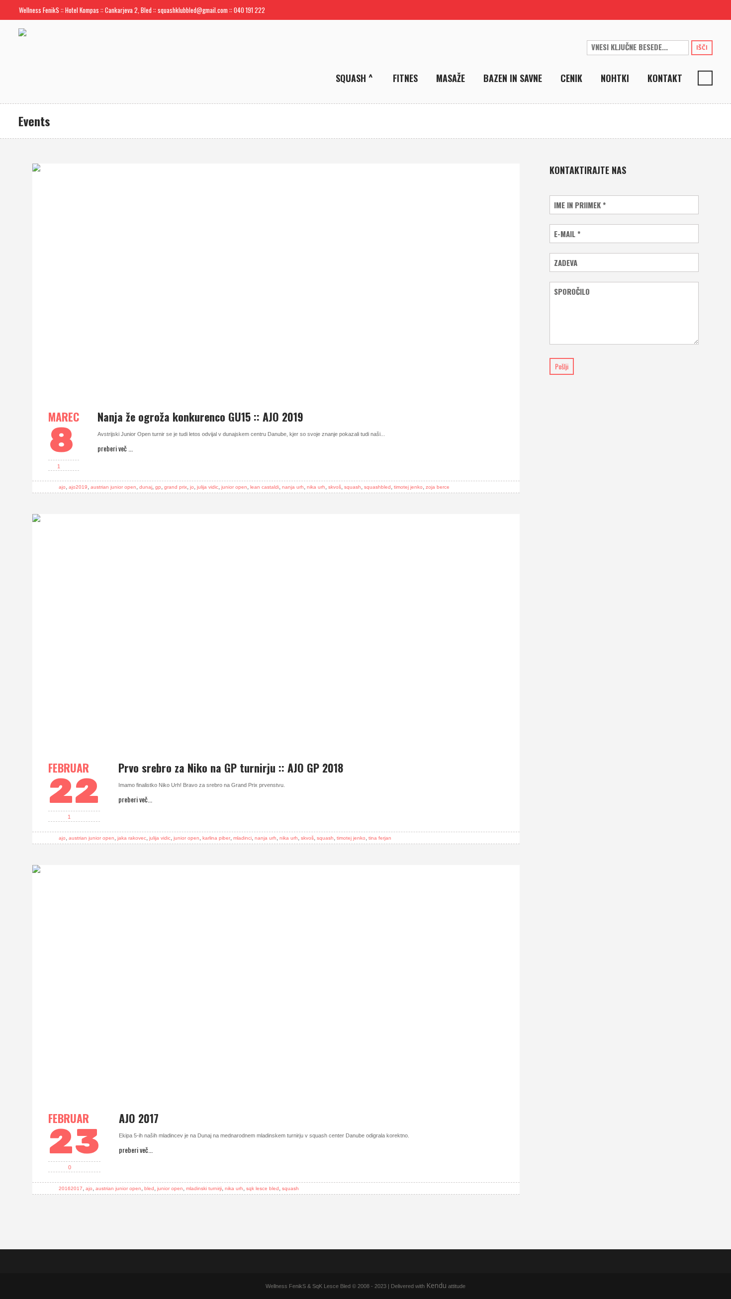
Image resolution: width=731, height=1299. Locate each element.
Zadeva (565, 263)
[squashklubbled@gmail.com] (673, 10)
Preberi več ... (115, 448)
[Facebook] (689, 10)
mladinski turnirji (204, 1188)
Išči (702, 47)
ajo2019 (78, 487)
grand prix (175, 487)
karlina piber (216, 838)
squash (352, 487)
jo (192, 487)
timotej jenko (408, 487)
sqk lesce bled (262, 1188)
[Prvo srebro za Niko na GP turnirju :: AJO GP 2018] (276, 629)
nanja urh (293, 487)
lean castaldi (264, 487)
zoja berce (438, 487)
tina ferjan (379, 838)
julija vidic (207, 487)
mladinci (242, 838)
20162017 (71, 1188)
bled (149, 1188)
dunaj (145, 487)
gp (158, 487)
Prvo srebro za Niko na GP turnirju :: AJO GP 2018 (230, 768)
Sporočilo (572, 291)
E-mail (567, 234)
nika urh (316, 487)
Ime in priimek (580, 205)
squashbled (377, 487)
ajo (62, 487)
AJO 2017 (139, 1118)
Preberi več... (135, 799)
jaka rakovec (131, 838)
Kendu (436, 1285)
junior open (234, 487)
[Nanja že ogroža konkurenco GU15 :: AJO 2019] (276, 278)
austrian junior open (113, 487)
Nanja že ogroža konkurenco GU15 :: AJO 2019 (200, 417)
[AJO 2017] (276, 980)
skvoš (334, 487)
